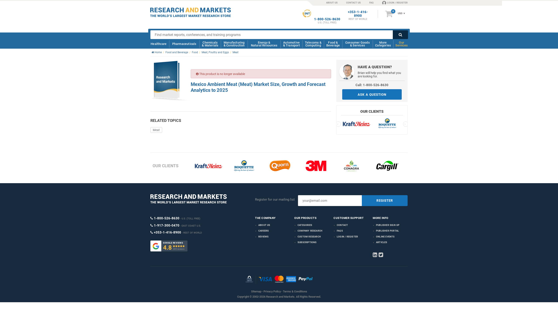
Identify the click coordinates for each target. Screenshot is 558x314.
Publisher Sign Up (387, 225)
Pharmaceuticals (184, 44)
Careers (263, 230)
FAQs (340, 230)
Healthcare (159, 44)
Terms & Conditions (295, 291)
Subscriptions (307, 242)
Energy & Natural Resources (264, 44)
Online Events (385, 236)
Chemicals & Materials (210, 44)
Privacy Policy (272, 291)
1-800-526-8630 (327, 19)
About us (264, 225)
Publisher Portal (387, 230)
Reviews (263, 236)
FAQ (371, 2)
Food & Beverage (333, 44)
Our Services (401, 44)
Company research (310, 230)
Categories (305, 225)
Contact (342, 225)
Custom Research (309, 236)
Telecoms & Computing (313, 44)
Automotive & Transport (291, 44)
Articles (381, 242)
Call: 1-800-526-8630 (372, 85)
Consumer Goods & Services (357, 44)
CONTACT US (353, 2)
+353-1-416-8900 (358, 14)
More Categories (383, 44)
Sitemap (256, 291)
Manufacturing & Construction (234, 44)
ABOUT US (332, 2)
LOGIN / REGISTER (397, 2)
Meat (156, 130)
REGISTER (384, 201)
